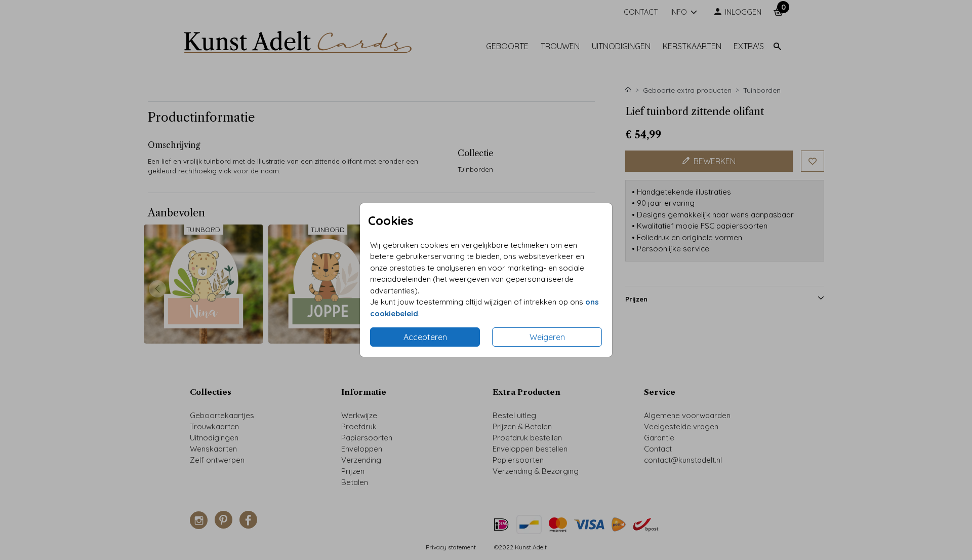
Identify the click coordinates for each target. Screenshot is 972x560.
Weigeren (547, 337)
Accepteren (425, 337)
